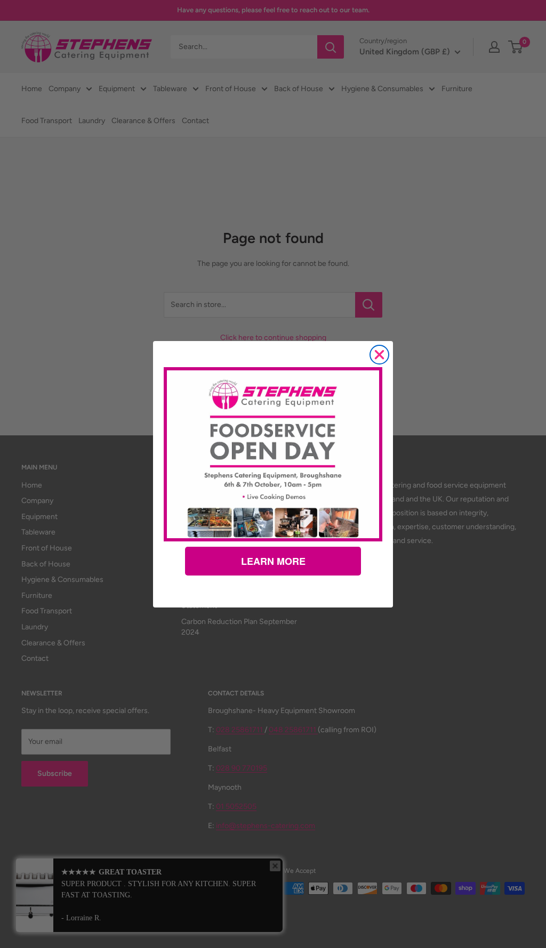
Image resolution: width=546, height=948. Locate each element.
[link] (273, 454)
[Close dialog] (379, 354)
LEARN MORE (273, 561)
